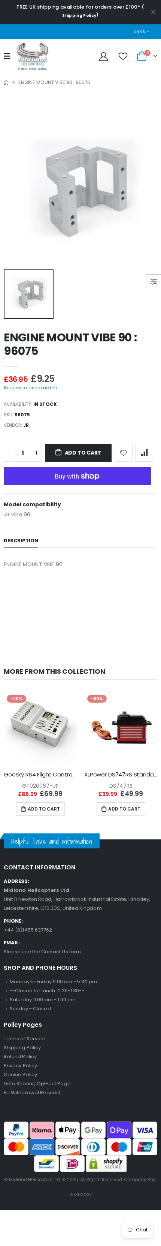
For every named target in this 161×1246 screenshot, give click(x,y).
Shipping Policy (79, 15)
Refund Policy (20, 1056)
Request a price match (30, 387)
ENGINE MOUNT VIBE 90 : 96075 (70, 344)
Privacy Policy (20, 1065)
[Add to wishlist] (124, 453)
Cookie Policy (20, 1074)
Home (6, 82)
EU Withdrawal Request (32, 1092)
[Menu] (7, 56)
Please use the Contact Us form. (43, 951)
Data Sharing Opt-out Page (37, 1083)
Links (139, 31)
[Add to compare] (144, 453)
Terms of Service (24, 1038)
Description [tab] (21, 540)
